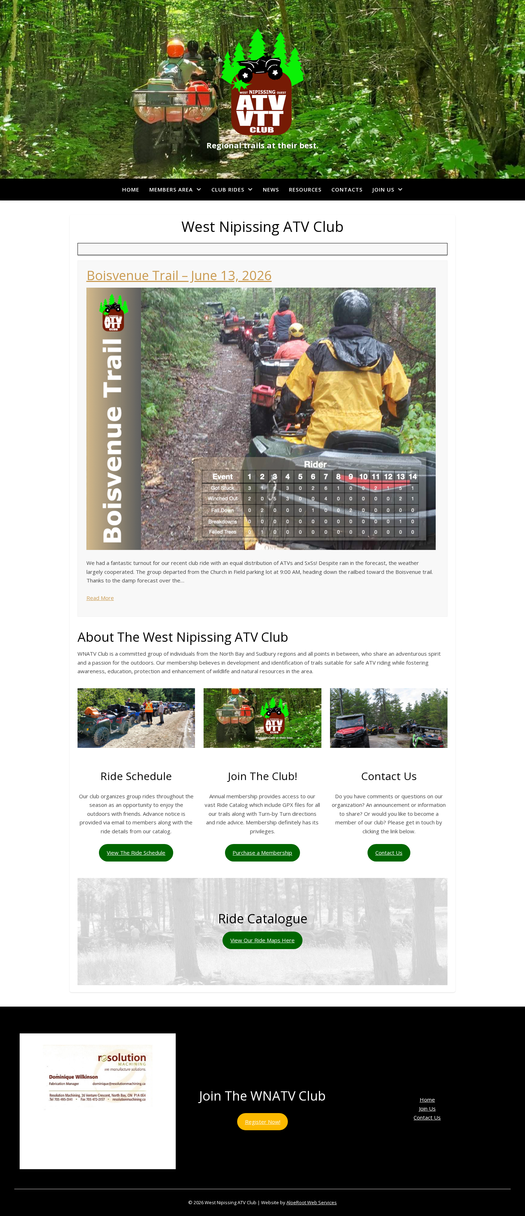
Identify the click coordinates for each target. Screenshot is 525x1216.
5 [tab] (102, 1177)
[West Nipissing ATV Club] (262, 81)
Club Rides (227, 189)
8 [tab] (127, 1177)
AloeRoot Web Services (311, 1202)
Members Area (171, 189)
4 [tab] (94, 1177)
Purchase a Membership (262, 852)
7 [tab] (118, 1177)
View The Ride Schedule (136, 852)
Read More (100, 597)
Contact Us (388, 852)
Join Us (383, 189)
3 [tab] (86, 1177)
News (271, 189)
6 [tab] (110, 1177)
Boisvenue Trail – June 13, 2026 (179, 275)
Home (130, 189)
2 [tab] (77, 1177)
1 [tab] (69, 1177)
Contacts (346, 189)
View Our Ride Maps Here (262, 940)
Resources (305, 189)
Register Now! (262, 1121)
